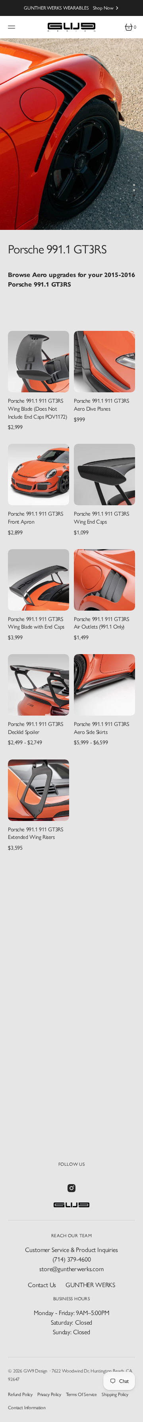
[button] (12, 27)
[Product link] (38, 361)
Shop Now (103, 8)
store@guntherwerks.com (71, 1269)
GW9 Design (35, 1371)
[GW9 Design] (71, 27)
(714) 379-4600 (71, 1259)
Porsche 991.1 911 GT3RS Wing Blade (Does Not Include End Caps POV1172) (37, 409)
